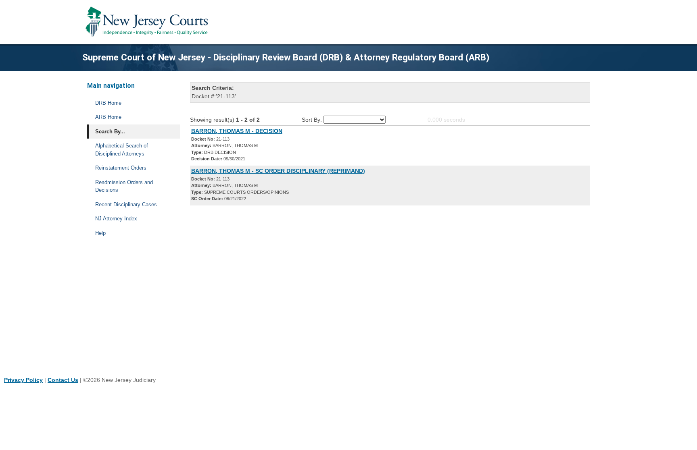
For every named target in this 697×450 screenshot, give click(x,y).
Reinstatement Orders (120, 168)
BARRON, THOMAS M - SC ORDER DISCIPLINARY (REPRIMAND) (278, 171)
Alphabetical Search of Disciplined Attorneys (121, 150)
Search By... (110, 132)
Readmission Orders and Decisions (124, 186)
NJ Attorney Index (116, 219)
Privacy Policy (23, 380)
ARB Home (108, 117)
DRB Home (108, 103)
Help (100, 233)
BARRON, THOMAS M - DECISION (236, 131)
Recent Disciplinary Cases (126, 204)
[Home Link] (148, 22)
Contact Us (63, 380)
